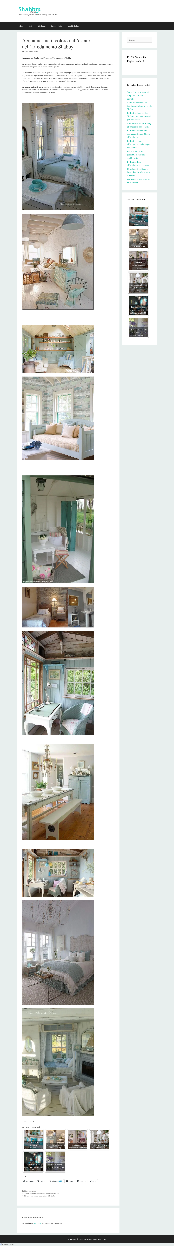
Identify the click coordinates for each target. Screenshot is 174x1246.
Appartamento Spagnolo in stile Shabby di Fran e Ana (41, 1193)
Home (21, 26)
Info (31, 26)
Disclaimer (42, 26)
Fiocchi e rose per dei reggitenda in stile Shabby (40, 1196)
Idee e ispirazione (30, 1191)
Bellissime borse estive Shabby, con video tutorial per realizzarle (139, 116)
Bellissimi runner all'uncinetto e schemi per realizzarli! (138, 144)
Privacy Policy (57, 26)
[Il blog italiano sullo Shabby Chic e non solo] (40, 10)
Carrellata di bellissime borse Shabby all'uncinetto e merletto (139, 172)
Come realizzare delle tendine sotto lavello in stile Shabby (139, 106)
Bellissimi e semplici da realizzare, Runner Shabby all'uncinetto (139, 133)
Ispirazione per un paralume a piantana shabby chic (136, 154)
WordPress (101, 1239)
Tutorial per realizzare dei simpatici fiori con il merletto (138, 95)
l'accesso (37, 1223)
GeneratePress (90, 1239)
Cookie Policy (73, 26)
